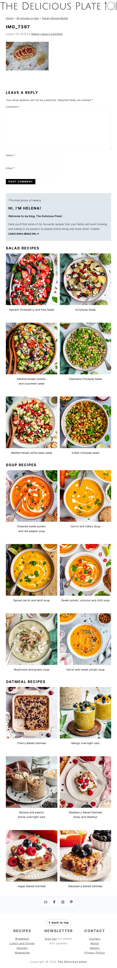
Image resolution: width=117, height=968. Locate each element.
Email (10, 168)
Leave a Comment (51, 33)
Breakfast (22, 938)
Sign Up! (51, 938)
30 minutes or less (27, 18)
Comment (13, 106)
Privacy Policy (94, 952)
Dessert (22, 948)
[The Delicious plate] (58, 9)
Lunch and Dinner (22, 943)
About (94, 943)
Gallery (95, 948)
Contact (94, 938)
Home (9, 18)
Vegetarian (22, 952)
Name (10, 155)
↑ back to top (58, 922)
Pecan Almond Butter (55, 18)
